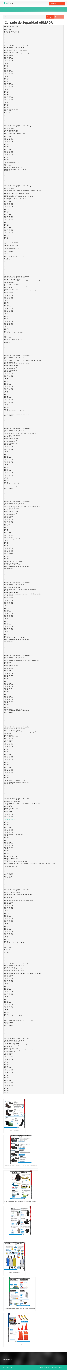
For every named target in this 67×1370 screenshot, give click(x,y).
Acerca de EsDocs (44, 1367)
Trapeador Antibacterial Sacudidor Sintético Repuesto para (19, 1308)
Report (50, 17)
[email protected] (10, 819)
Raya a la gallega (14, 1130)
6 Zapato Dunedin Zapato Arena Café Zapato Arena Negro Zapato (20, 1165)
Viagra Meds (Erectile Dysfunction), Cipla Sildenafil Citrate (19, 1344)
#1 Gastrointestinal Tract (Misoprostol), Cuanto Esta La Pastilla (20, 1201)
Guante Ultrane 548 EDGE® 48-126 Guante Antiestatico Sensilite (20, 1237)
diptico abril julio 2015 (14, 1272)
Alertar (61, 1367)
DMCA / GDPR (54, 1367)
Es (8, 3)
